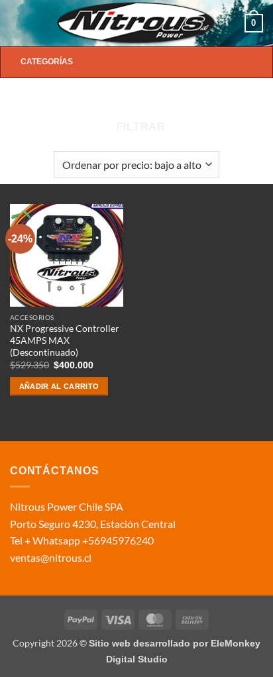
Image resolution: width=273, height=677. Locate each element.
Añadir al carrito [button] (59, 386)
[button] (18, 23)
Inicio (33, 101)
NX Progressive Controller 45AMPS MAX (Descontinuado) (64, 340)
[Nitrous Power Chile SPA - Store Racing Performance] (137, 23)
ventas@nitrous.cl (50, 557)
